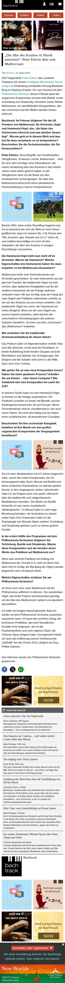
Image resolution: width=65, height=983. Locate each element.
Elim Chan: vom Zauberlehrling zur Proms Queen (29, 808)
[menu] (60, 3)
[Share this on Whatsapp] (21, 669)
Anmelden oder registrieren (30, 948)
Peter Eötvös (29, 78)
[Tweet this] (13, 669)
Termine (9, 15)
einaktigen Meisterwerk (41, 82)
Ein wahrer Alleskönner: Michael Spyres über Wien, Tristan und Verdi (30, 836)
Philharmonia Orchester (16, 94)
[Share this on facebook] (4, 669)
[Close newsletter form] (63, 944)
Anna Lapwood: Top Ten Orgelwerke (23, 716)
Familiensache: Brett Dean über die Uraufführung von (31, 781)
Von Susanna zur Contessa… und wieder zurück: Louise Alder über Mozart (29, 738)
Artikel (40, 15)
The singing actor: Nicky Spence (20, 759)
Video (56, 15)
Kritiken (24, 15)
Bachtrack (10, 73)
